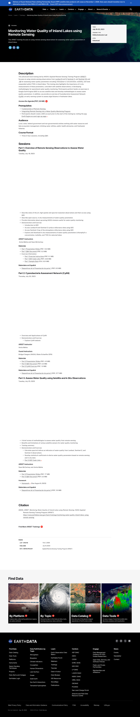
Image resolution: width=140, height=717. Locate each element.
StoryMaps (54, 682)
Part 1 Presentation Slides (31, 249)
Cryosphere (34, 665)
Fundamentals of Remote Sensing (34, 109)
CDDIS (74, 659)
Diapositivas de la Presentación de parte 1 (36, 268)
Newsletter (117, 656)
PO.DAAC (75, 687)
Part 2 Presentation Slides (31, 361)
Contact (116, 659)
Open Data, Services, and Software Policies (101, 661)
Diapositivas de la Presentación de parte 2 (36, 373)
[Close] (131, 3)
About (90, 9)
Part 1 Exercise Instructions (34, 256)
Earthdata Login (14, 678)
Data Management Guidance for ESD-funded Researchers (99, 654)
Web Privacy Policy (14, 705)
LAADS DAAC (76, 673)
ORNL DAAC (76, 680)
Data (44, 9)
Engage (81, 9)
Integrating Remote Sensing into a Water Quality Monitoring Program (46, 111)
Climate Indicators (36, 661)
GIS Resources (56, 678)
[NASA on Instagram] (121, 641)
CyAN (21, 96)
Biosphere (33, 658)
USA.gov (107, 705)
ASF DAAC (75, 652)
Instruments (13, 663)
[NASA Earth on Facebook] (116, 641)
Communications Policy (60, 705)
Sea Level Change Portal (80, 690)
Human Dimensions (36, 668)
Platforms (12, 659)
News (116, 649)
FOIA (74, 705)
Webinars (54, 661)
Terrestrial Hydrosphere (38, 686)
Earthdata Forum (56, 658)
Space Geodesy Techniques (14, 667)
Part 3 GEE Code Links (33, 460)
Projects (12, 671)
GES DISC (75, 666)
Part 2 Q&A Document (29, 364)
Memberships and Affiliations (99, 671)
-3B (20, 82)
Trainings (22, 15)
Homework (25, 483)
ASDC (74, 656)
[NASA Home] (10, 9)
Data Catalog (13, 652)
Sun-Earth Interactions (37, 682)
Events (116, 652)
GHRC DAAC (76, 663)
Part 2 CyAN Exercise (29, 366)
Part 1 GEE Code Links (32, 259)
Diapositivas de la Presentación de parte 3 (36, 490)
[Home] (24, 9)
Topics (52, 9)
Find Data (12, 649)
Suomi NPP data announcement (61, 4)
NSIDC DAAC (76, 676)
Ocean (32, 675)
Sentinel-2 (71, 79)
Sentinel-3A (83, 79)
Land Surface (34, 672)
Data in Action (56, 671)
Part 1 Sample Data (31, 261)
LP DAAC (75, 670)
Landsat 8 (58, 79)
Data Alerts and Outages (17, 675)
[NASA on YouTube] (129, 641)
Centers (71, 9)
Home (10, 15)
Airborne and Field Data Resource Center (80, 695)
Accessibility (84, 705)
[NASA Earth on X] (125, 641)
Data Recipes (55, 675)
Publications (55, 685)
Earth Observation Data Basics (59, 653)
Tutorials (54, 668)
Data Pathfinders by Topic (37, 650)
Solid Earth (34, 679)
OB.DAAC (75, 683)
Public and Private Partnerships (99, 666)
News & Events (102, 9)
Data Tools (12, 656)
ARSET (83, 77)
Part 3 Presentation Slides (31, 474)
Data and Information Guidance (36, 705)
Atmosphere (34, 655)
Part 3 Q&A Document (29, 477)
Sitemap (96, 705)
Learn (61, 9)
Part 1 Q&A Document (29, 251)
